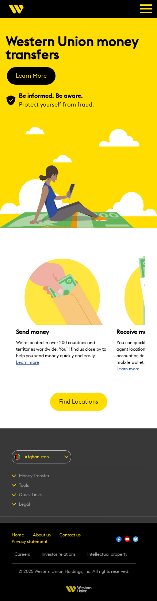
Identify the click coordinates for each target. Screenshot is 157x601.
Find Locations (78, 402)
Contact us (70, 535)
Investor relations (59, 554)
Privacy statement (29, 541)
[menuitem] (18, 9)
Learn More (31, 76)
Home (18, 535)
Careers (22, 554)
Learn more (27, 362)
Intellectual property (107, 554)
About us (42, 535)
